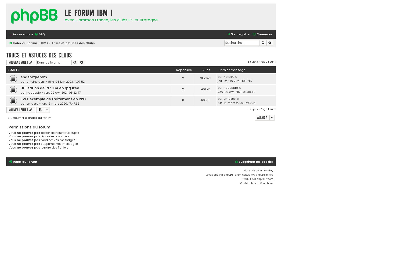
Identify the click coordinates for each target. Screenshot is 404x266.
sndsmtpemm (34, 77)
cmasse (32, 104)
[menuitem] (39, 34)
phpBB (227, 175)
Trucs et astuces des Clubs (39, 55)
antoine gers (35, 82)
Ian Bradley (266, 170)
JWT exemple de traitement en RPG (53, 99)
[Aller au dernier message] (236, 77)
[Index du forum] (34, 17)
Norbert (229, 77)
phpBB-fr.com (265, 179)
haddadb (33, 93)
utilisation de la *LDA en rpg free (50, 88)
